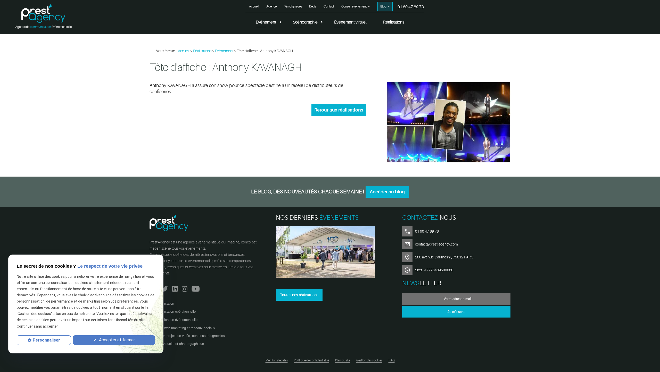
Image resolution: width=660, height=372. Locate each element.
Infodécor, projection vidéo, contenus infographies (188, 336)
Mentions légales (277, 360)
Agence (271, 6)
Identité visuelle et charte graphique (177, 344)
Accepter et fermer (116, 339)
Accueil (254, 6)
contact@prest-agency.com (436, 244)
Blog (383, 6)
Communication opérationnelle (173, 311)
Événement (266, 22)
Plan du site (342, 360)
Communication (162, 303)
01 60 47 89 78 (411, 7)
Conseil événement (354, 6)
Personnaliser (46, 340)
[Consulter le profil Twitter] (164, 287)
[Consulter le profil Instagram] (184, 287)
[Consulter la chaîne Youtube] (195, 287)
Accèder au (387, 191)
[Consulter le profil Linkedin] (175, 287)
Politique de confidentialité (311, 360)
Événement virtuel (350, 22)
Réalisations (393, 22)
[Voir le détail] (330, 253)
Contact (329, 6)
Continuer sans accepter (37, 326)
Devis (312, 6)
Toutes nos (299, 295)
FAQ (392, 360)
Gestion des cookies (369, 360)
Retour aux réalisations (338, 110)
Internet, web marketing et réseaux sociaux (183, 328)
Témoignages (293, 6)
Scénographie (305, 22)
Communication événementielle (174, 320)
